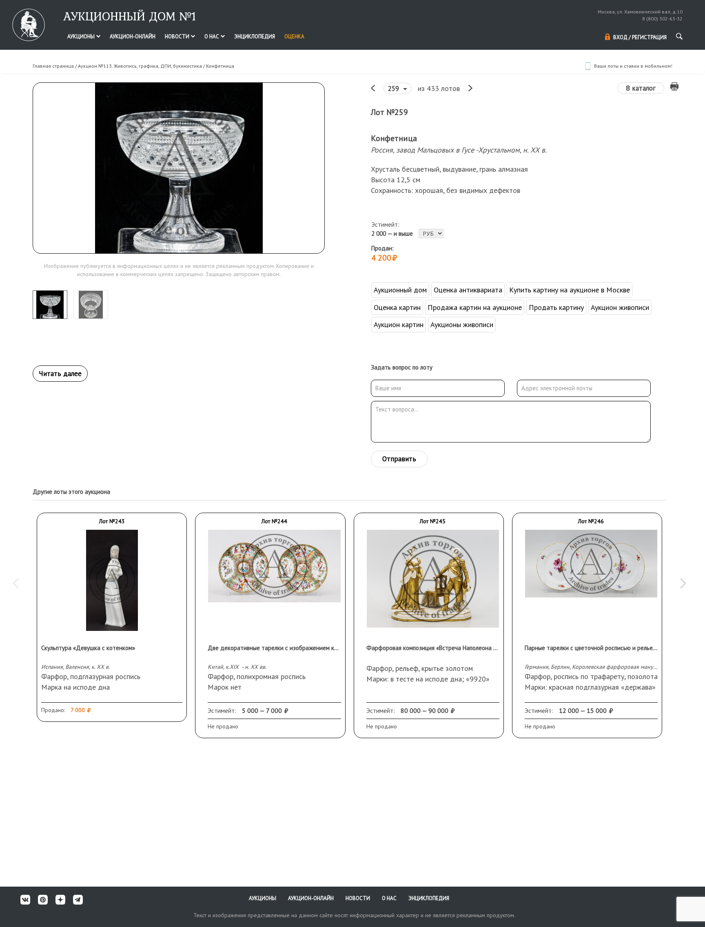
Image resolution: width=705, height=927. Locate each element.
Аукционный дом (400, 289)
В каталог (641, 88)
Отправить (399, 458)
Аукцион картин (398, 324)
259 (394, 88)
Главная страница (53, 66)
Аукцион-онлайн (132, 36)
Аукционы (81, 36)
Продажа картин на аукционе (475, 307)
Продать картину (556, 307)
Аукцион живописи (620, 307)
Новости (178, 36)
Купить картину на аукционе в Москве (569, 289)
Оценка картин (397, 307)
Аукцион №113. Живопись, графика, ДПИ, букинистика (140, 66)
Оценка (294, 36)
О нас (212, 36)
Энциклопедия (254, 36)
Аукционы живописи (461, 324)
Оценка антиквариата (468, 289)
